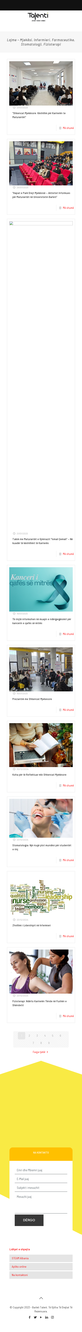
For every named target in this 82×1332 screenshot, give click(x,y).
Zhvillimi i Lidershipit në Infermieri (31, 925)
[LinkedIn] (47, 1317)
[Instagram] (52, 1317)
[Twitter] (35, 1317)
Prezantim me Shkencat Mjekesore (32, 699)
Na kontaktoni (20, 1275)
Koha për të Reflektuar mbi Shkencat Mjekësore (39, 774)
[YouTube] (41, 1317)
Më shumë (68, 128)
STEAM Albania (20, 1258)
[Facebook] (30, 1317)
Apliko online (19, 1266)
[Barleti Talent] (38, 16)
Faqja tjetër (39, 1052)
